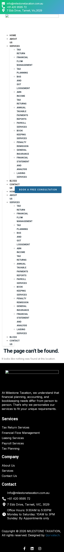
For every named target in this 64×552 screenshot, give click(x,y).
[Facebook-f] (24, 548)
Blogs (13, 337)
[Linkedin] (32, 548)
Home (13, 191)
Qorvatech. (53, 535)
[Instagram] (39, 548)
